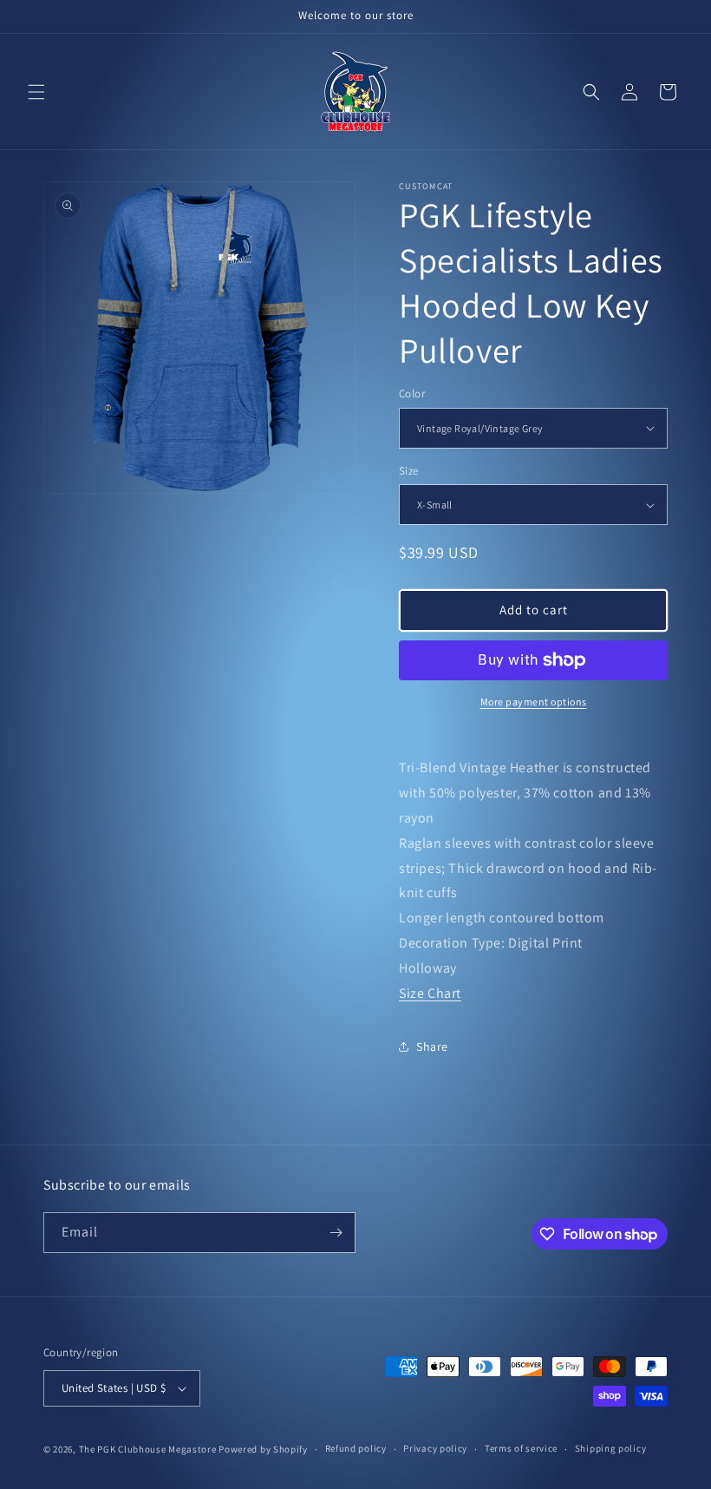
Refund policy (356, 1448)
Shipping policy (611, 1448)
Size (409, 470)
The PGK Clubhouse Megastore (148, 1449)
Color (412, 393)
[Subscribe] (335, 1232)
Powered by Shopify (263, 1449)
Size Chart (430, 993)
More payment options (533, 701)
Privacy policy (435, 1448)
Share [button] (432, 1046)
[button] (36, 92)
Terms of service (521, 1448)
